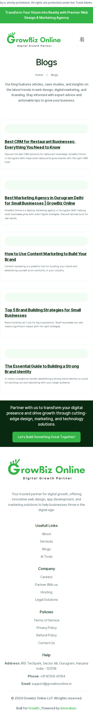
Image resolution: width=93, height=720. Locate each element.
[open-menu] (79, 40)
